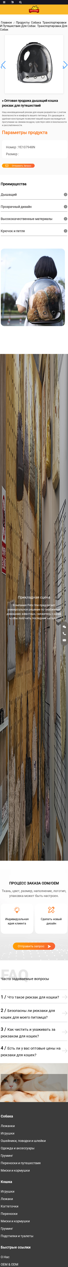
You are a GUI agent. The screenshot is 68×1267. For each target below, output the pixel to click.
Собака (36, 22)
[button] (64, 65)
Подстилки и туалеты (17, 1236)
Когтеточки (9, 1206)
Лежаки (7, 1199)
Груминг (7, 1155)
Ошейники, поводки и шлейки (23, 1141)
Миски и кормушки (15, 1170)
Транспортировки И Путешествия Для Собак (33, 24)
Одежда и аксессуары (17, 1148)
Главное (6, 22)
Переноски (9, 1214)
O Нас (5, 1257)
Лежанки (8, 1126)
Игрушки (7, 1133)
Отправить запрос (21, 166)
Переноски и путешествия (21, 1163)
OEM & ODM (9, 1264)
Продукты (23, 22)
